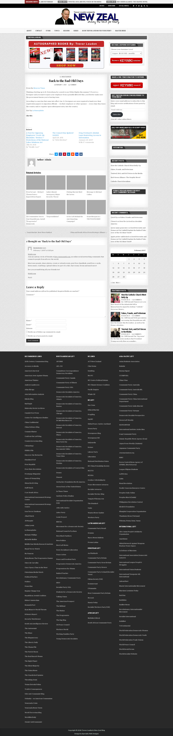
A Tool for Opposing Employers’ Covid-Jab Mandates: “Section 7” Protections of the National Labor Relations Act (37, 137)
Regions (66, 31)
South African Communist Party (100, 623)
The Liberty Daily (31, 642)
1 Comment (73, 85)
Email (29, 325)
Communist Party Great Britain (99, 562)
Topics (57, 31)
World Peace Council (127, 644)
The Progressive (62, 615)
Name (29, 320)
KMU (121, 457)
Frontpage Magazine (32, 474)
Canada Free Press (32, 413)
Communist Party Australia (129, 385)
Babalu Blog (29, 399)
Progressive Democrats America (68, 564)
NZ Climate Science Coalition (99, 385)
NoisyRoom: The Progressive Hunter (39, 558)
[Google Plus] (139, 6)
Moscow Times (39, 88)
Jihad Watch (29, 516)
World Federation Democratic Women (133, 630)
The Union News (31, 670)
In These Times (62, 491)
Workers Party (93, 517)
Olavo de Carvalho (31, 563)
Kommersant (93, 584)
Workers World (62, 629)
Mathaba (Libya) (94, 618)
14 (124, 268)
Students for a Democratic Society (69, 592)
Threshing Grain (31, 680)
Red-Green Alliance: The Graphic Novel (125, 177)
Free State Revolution (33, 469)
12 (113, 268)
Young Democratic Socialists (67, 639)
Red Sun (122, 595)
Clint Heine (92, 366)
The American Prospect (65, 601)
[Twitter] (133, 6)
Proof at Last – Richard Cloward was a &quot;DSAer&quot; (34, 194)
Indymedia (92, 442)
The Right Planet (31, 661)
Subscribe (111, 6)
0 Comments (138, 300)
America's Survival (32, 371)
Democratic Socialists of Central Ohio (70, 468)
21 (124, 272)
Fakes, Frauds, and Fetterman (122, 169)
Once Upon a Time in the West (36, 567)
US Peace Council (62, 625)
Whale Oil (91, 394)
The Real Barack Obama (33, 656)
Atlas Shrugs (29, 389)
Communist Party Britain (97, 558)
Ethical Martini (93, 410)
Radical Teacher (62, 573)
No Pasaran (29, 553)
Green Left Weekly (126, 420)
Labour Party (93, 452)
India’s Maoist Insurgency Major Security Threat (53, 194)
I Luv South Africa (31, 492)
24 (139, 272)
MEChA (59, 522)
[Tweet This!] (56, 154)
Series (75, 31)
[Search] (147, 6)
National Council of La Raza (66, 531)
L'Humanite (92, 588)
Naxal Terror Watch (32, 549)
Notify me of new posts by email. (40, 336)
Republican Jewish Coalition (35, 595)
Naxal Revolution (125, 483)
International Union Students (130, 569)
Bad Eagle (28, 404)
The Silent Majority (32, 666)
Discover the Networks (33, 455)
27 (118, 277)
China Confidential (31, 422)
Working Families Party (65, 634)
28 (124, 277)
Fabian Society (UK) (95, 579)
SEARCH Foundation (127, 507)
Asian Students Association (129, 361)
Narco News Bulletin (95, 538)
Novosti (91, 598)
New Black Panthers (64, 536)
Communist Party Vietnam (129, 411)
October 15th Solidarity (96, 480)
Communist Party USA (64, 387)
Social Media (124, 6)
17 (139, 268)
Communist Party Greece (97, 567)
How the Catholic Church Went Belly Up (126, 165)
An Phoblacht (93, 553)
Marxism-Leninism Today (128, 591)
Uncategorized (66, 77)
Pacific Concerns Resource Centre (132, 488)
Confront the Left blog (33, 436)
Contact (38, 31)
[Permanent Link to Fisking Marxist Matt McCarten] (76, 182)
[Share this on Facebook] (60, 154)
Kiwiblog (91, 371)
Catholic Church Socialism (120, 181)
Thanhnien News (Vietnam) (129, 516)
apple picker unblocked (120, 237)
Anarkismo (123, 539)
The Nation (60, 611)
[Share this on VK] (81, 154)
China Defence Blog (32, 427)
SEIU (58, 583)
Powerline (29, 586)
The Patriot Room (31, 652)
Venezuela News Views (33, 708)
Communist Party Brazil (97, 528)
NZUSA (90, 475)
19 (113, 272)
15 (129, 268)
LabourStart (123, 581)
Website (29, 328)
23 (134, 272)
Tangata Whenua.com (96, 499)
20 (119, 272)
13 (118, 268)
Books (102, 6)
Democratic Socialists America (67, 392)
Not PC (90, 375)
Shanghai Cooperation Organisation (132, 511)
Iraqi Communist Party (127, 434)
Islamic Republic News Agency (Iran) (133, 439)
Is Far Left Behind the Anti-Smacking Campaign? (75, 219)
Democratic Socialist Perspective (132, 415)
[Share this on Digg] (76, 154)
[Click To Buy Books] (66, 68)
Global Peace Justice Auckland (99, 424)
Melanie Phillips (31, 535)
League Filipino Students (128, 469)
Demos (59, 473)
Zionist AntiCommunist (33, 722)
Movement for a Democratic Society (70, 526)
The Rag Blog (61, 620)
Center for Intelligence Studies (36, 418)
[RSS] (144, 6)
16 (134, 268)
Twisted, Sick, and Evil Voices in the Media (126, 173)
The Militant (60, 606)
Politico (27, 582)
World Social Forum (126, 649)
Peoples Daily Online (127, 493)
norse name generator (119, 228)
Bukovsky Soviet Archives (35, 408)
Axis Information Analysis (34, 394)
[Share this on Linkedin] (68, 154)
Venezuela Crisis (31, 703)
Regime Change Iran (32, 591)
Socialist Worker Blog (96, 494)
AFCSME (59, 361)
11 (144, 263)
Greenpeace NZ (94, 438)
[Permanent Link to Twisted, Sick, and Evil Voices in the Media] (115, 332)
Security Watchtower (33, 619)
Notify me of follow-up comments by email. (44, 332)
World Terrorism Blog (33, 712)
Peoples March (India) (127, 497)
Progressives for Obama (65, 568)
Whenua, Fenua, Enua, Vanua (129, 521)
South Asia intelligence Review (36, 624)
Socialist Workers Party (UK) (99, 607)
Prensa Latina (93, 542)
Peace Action (61, 554)
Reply (30, 277)
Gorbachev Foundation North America (70, 482)
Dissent (59, 477)
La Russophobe (38, 110)
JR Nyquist (29, 521)
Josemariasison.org (126, 453)
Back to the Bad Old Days (66, 81)
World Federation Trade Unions (131, 640)
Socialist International (127, 616)
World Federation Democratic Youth (133, 635)
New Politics (61, 540)
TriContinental (124, 626)
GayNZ (90, 419)
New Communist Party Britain (99, 593)
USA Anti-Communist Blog (34, 694)
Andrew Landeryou (32, 385)
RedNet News (124, 605)
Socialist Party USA (63, 587)
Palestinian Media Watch (34, 572)
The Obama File (30, 647)
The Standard (93, 503)
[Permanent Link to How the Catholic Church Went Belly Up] (115, 298)
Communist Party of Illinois (66, 383)
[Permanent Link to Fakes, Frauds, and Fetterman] (115, 316)
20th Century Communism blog (36, 361)
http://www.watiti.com (62, 257)
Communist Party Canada (65, 378)
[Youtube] (142, 6)
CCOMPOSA (123, 375)
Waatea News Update (96, 513)
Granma (91, 533)
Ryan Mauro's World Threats (35, 609)
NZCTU (91, 471)
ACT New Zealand (94, 361)
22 (129, 272)
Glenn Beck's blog (31, 483)
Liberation (92, 457)
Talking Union (61, 597)
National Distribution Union (98, 461)
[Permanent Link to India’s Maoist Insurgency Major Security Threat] (55, 182)
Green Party (92, 428)
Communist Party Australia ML (130, 389)
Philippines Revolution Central (131, 502)
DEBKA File (29, 450)
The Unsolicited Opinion (34, 675)
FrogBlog (91, 414)
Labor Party (60, 512)
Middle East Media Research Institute (39, 544)
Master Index (120, 31)
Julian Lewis (29, 525)
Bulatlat (122, 366)
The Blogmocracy (31, 638)
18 (144, 268)
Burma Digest (124, 371)
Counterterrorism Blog (33, 441)
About (29, 31)
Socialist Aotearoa (94, 489)
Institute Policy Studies (65, 496)
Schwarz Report (31, 614)
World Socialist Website (128, 654)
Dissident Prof (30, 460)
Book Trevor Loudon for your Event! (96, 31)
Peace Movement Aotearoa (98, 485)
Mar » (118, 282)
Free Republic (30, 464)
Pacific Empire (93, 389)
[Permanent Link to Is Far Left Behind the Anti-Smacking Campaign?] (76, 207)
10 (139, 263)
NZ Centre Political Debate (98, 380)
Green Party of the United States (68, 487)
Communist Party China (128, 394)
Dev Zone (91, 405)
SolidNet (122, 621)
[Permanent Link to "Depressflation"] (55, 207)
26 (113, 277)
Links (121, 479)
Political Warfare (31, 577)
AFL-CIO (59, 366)
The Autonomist (31, 628)
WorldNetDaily (30, 717)
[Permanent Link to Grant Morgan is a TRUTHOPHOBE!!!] (96, 207)
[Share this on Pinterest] (64, 154)
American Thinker (31, 380)
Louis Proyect (61, 517)
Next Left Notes (62, 545)
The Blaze (28, 633)
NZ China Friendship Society (98, 466)
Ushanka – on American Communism (38, 698)
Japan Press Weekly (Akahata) (130, 443)
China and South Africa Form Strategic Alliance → (88, 232)
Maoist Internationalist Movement (132, 586)
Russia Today (93, 602)
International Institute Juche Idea (132, 429)
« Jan (113, 282)
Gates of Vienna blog (32, 478)
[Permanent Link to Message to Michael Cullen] (96, 182)
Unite (90, 508)
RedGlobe (123, 600)
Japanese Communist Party (129, 448)
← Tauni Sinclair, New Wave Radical (38, 232)
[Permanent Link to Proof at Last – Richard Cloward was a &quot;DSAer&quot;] (35, 182)
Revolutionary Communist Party (68, 578)
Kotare (90, 447)
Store (48, 31)
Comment (30, 295)
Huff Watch (29, 488)
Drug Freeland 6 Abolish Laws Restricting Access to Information (90, 135)
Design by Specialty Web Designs (86, 734)
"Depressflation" (52, 216)
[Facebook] (136, 6)
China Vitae (123, 380)
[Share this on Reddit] (72, 154)
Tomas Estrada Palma (33, 684)
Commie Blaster (31, 432)
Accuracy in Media (32, 366)
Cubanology (29, 446)
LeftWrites (123, 474)
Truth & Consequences (33, 689)
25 (144, 272)
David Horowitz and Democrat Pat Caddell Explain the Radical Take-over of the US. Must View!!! (128, 230)
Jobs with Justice (62, 508)
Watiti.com (32, 254)
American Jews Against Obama (36, 375)
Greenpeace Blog (94, 433)
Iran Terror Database (33, 511)
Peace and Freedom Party (66, 559)
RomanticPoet (30, 605)
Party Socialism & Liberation (67, 550)
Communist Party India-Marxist (131, 406)
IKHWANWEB (124, 425)
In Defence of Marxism (127, 550)
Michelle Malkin (31, 539)
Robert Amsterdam (32, 600)
